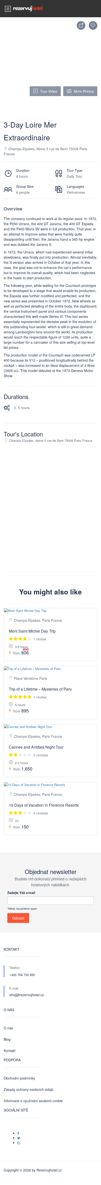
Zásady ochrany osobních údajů (28, 1089)
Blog (7, 1039)
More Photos (84, 91)
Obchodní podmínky (19, 1078)
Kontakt (9, 1050)
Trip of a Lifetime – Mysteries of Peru (40, 689)
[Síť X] (18, 1138)
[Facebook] (18, 1133)
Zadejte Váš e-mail (21, 892)
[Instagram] (18, 1143)
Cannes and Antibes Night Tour (36, 747)
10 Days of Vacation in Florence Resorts (44, 805)
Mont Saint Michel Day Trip (32, 631)
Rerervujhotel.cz (49, 1170)
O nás (8, 1027)
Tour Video (48, 91)
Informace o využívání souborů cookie (33, 1100)
